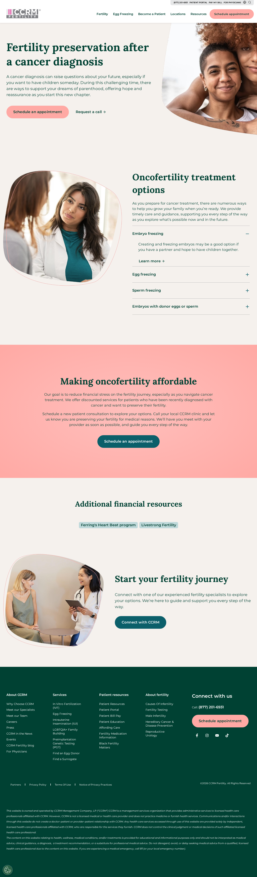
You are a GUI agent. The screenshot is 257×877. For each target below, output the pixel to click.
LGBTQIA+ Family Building (65, 731)
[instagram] (207, 735)
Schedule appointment (231, 14)
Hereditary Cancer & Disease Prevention (160, 724)
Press (10, 727)
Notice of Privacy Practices (95, 784)
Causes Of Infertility (159, 704)
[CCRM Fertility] (23, 13)
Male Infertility (156, 716)
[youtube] (217, 735)
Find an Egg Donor (66, 753)
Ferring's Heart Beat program (108, 525)
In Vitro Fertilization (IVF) (67, 706)
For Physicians (232, 2)
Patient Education (111, 722)
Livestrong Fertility (158, 525)
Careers (11, 722)
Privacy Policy (37, 784)
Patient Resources (112, 704)
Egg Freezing (62, 714)
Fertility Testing (157, 710)
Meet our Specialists (20, 710)
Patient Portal (198, 2)
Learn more (150, 261)
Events (11, 739)
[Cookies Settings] (8, 870)
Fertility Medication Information (113, 735)
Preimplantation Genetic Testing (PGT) (64, 743)
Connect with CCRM (140, 622)
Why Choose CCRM (20, 704)
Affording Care (109, 727)
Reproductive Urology (155, 733)
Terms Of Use (63, 784)
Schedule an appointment (37, 112)
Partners (15, 784)
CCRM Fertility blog (20, 745)
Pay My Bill (215, 2)
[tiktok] (227, 735)
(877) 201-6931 (181, 2)
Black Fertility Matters (109, 745)
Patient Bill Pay (110, 716)
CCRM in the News (19, 733)
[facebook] (197, 735)
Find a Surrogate (64, 759)
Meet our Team (17, 716)
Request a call (89, 112)
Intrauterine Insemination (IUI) (65, 722)
